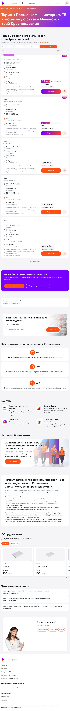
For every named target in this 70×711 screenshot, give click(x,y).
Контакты (58, 3)
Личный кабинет (6, 693)
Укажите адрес (44, 42)
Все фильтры (63, 51)
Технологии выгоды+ (9, 180)
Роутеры (5, 543)
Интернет (9, 47)
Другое (61, 629)
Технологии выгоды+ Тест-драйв (12, 101)
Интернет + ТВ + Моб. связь (48, 47)
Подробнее (13, 461)
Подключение (42, 629)
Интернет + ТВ (19, 47)
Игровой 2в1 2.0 (7, 143)
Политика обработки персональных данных (11, 707)
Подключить (51, 91)
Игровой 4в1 (6, 222)
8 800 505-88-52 (11, 303)
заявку (21, 358)
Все (3, 47)
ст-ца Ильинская (14, 324)
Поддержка (53, 629)
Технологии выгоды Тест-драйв (12, 60)
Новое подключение (14, 286)
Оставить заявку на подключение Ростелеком (17, 687)
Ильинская (12, 8)
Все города (5, 697)
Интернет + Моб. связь (31, 47)
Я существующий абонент (38, 286)
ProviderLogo (9, 3)
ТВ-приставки (14, 543)
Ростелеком (4, 8)
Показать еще (35, 261)
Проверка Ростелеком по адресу (12, 683)
